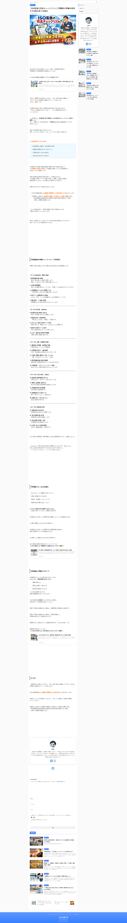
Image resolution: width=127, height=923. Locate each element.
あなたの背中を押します (63, 919)
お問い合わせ (76, 914)
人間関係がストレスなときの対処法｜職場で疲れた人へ (57, 876)
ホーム (49, 914)
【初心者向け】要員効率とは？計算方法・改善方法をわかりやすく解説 (92, 53)
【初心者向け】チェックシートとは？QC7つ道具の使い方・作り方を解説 (92, 97)
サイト (31, 809)
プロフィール (54, 914)
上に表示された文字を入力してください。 (39, 819)
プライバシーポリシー (69, 914)
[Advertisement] (53, 57)
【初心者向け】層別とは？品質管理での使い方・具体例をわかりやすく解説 (92, 87)
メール (32, 804)
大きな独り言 (63, 917)
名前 (31, 798)
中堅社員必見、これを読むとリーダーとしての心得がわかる (58, 851)
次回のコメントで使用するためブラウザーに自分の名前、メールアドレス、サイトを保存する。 (51, 815)
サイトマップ (60, 914)
